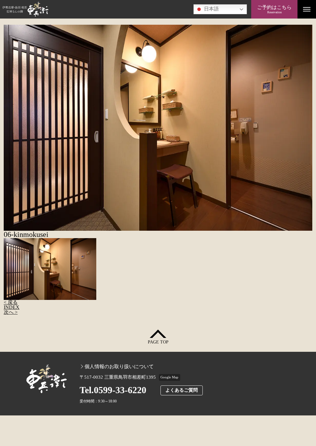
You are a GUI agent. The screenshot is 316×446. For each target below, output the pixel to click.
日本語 (211, 8)
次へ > (11, 312)
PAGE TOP (158, 342)
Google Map (169, 377)
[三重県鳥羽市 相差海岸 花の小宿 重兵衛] (125, 9)
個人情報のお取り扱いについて (119, 366)
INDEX (11, 307)
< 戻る (11, 302)
